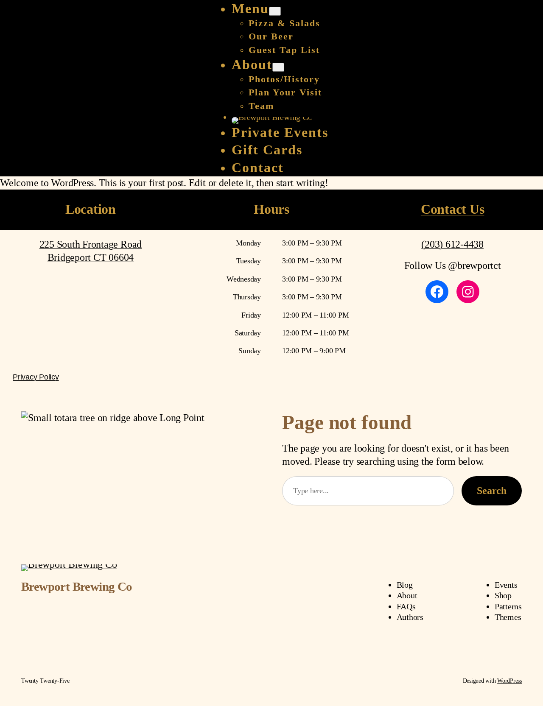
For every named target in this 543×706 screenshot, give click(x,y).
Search (492, 490)
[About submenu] (278, 67)
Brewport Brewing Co (76, 586)
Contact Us (452, 209)
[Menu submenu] (275, 11)
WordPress (509, 681)
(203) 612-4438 (452, 244)
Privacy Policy (36, 377)
